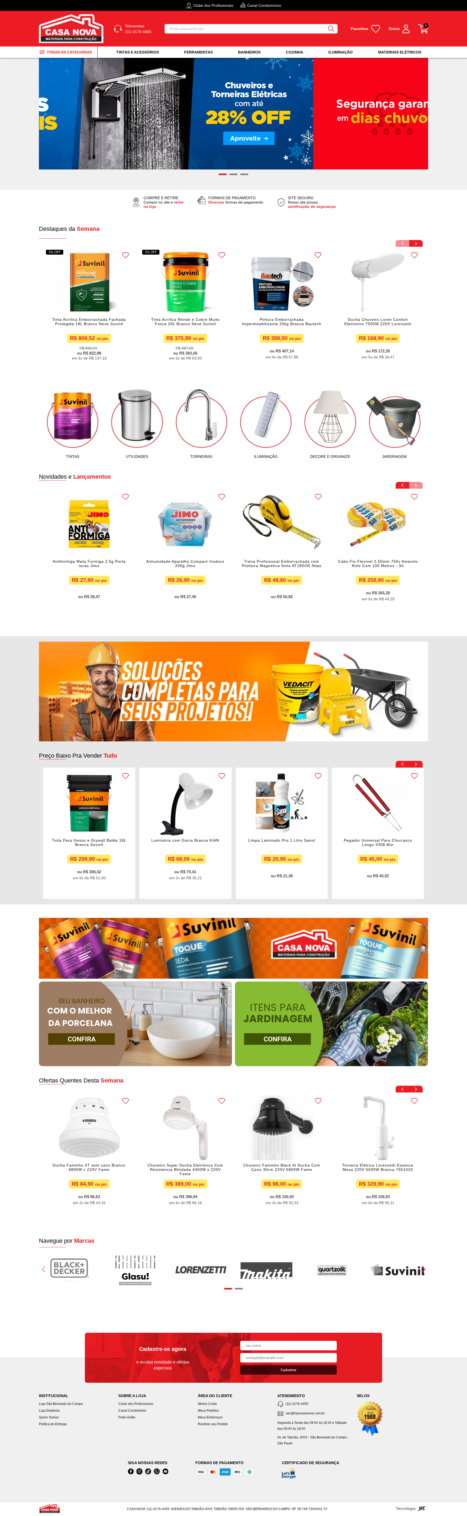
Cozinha (294, 52)
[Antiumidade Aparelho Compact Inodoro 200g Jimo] (185, 524)
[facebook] (131, 1471)
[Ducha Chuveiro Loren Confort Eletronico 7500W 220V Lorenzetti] (378, 282)
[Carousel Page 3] (244, 174)
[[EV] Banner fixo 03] (233, 948)
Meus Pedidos (208, 1410)
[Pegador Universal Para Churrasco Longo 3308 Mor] (282, 803)
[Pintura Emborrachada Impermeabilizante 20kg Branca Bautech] (282, 282)
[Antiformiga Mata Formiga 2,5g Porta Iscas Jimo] (89, 524)
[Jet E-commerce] (410, 1510)
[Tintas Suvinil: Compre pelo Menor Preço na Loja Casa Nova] (397, 1270)
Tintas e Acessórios (137, 52)
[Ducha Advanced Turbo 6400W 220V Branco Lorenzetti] (378, 1127)
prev (44, 117)
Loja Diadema (49, 1410)
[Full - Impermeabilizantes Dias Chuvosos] (233, 113)
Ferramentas (198, 52)
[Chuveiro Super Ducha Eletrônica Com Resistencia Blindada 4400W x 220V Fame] (89, 1127)
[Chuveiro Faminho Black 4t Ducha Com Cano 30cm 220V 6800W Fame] (185, 1127)
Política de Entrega (53, 1424)
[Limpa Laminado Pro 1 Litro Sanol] (185, 803)
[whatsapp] (157, 1471)
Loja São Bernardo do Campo (61, 1404)
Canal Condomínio (132, 1410)
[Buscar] (331, 29)
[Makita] (266, 1270)
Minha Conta (207, 1404)
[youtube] (165, 1471)
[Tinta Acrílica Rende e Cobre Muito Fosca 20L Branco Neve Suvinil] (185, 282)
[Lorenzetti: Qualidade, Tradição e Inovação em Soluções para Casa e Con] (201, 1270)
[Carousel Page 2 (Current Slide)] (233, 174)
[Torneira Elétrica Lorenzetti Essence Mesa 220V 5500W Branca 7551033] (282, 1127)
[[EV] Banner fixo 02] (233, 691)
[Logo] (72, 28)
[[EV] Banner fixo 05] (331, 1023)
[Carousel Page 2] (239, 1289)
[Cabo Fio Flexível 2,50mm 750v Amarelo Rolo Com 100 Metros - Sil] (378, 524)
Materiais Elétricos (399, 52)
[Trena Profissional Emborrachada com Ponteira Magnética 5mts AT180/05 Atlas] (282, 524)
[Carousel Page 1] (223, 174)
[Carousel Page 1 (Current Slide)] (228, 1289)
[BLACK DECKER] (70, 1270)
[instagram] (139, 1471)
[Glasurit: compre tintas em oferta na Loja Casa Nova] (135, 1270)
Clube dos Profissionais (135, 1404)
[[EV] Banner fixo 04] (135, 1023)
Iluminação (340, 52)
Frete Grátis (126, 1417)
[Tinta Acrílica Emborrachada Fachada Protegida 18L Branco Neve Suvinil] (89, 282)
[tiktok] (148, 1471)
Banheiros (249, 52)
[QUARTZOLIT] (332, 1270)
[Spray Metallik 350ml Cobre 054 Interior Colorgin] (378, 803)
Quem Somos (49, 1417)
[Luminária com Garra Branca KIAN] (89, 803)
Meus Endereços (210, 1417)
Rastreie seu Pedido (213, 1424)
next (422, 117)
